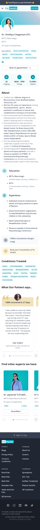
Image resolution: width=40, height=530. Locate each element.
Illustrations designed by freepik (20, 519)
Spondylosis (27, 472)
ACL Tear (26, 477)
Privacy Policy (7, 454)
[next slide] (36, 356)
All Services (6, 496)
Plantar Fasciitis (28, 485)
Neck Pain (6, 477)
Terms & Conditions (6, 460)
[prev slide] (4, 356)
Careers (25, 454)
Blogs (4, 450)
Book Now (34, 8)
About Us (26, 450)
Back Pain (5, 481)
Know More (16, 411)
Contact (25, 459)
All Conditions (28, 489)
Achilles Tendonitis (30, 481)
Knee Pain (6, 472)
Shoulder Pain (7, 485)
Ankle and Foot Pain (8, 490)
